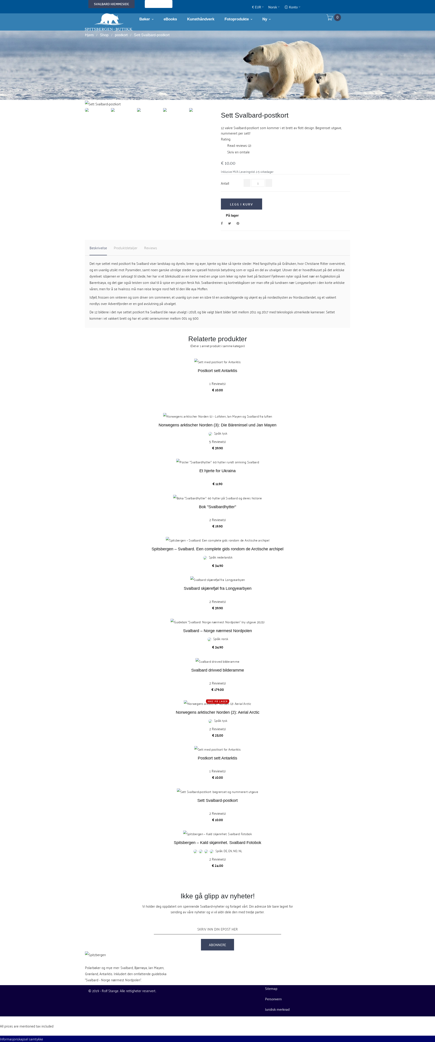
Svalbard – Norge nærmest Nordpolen (217, 631)
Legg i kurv (241, 204)
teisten (137, 282)
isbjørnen (109, 276)
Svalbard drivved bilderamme (217, 670)
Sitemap (271, 988)
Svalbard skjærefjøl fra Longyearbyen (217, 588)
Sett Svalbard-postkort (217, 800)
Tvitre (229, 223)
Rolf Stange (110, 990)
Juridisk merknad (277, 1009)
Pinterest (238, 223)
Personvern (273, 999)
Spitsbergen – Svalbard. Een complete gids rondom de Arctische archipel (217, 549)
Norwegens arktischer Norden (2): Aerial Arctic (217, 712)
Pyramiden (133, 269)
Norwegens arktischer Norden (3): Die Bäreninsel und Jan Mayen (217, 425)
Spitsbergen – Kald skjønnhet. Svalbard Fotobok (217, 842)
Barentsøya (97, 282)
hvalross (124, 288)
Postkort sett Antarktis (217, 370)
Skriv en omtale (235, 152)
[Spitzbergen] (109, 21)
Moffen (202, 288)
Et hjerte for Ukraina (217, 471)
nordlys (94, 303)
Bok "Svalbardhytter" (217, 507)
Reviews (150, 247)
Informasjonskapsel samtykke (21, 1039)
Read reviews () (236, 145)
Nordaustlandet (304, 297)
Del (222, 223)
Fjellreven (278, 276)
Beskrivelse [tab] (98, 247)
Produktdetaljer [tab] (125, 247)
